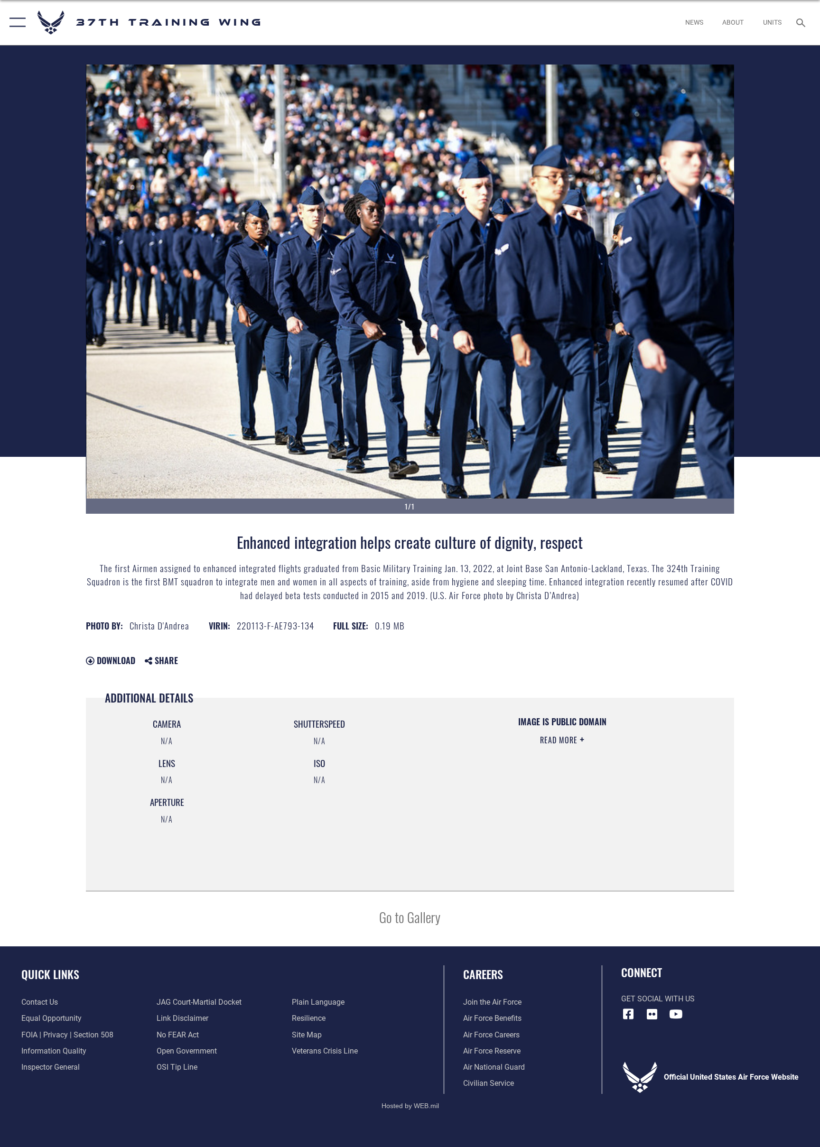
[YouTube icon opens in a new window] (676, 1014)
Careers (483, 973)
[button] (15, 22)
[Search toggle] (802, 22)
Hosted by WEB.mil (410, 1106)
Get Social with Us (658, 998)
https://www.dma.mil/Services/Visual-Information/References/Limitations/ (535, 800)
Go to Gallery (409, 916)
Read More (560, 740)
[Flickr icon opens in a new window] (652, 1014)
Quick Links (50, 973)
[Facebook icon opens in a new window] (628, 1014)
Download (114, 660)
